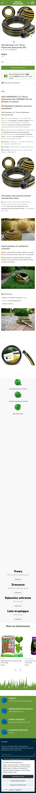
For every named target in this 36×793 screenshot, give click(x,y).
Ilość (2, 62)
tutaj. (30, 701)
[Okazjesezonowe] (18, 3)
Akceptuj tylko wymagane (18, 781)
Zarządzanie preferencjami (18, 785)
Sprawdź (18, 579)
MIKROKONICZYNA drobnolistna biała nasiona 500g (11, 662)
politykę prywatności (16, 759)
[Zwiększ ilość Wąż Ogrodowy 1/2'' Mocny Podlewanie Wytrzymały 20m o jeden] (33, 62)
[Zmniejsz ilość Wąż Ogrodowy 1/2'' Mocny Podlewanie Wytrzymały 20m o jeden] (8, 62)
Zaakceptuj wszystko (18, 776)
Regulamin (18, 790)
